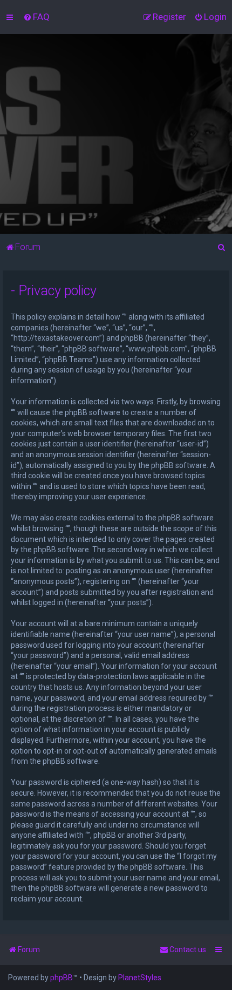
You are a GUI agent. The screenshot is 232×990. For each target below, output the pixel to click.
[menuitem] (36, 16)
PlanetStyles (139, 977)
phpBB (61, 977)
